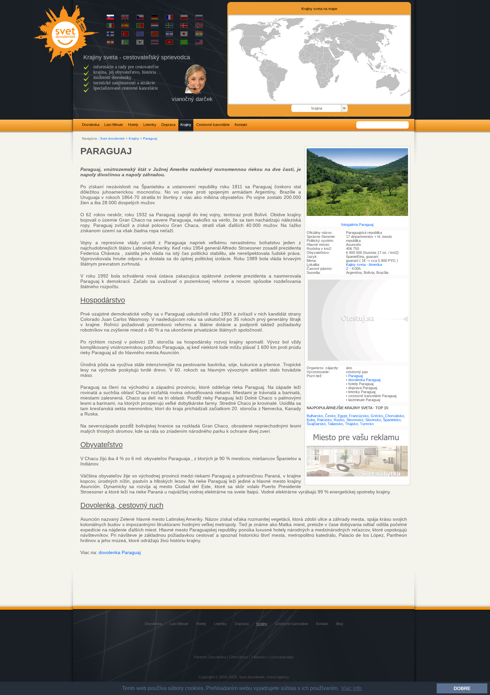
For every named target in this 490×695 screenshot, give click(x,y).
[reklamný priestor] (357, 482)
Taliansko (335, 424)
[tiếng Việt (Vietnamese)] (169, 43)
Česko (330, 416)
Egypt (342, 416)
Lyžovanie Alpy (281, 657)
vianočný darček (192, 99)
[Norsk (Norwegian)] (199, 27)
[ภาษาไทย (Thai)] (154, 43)
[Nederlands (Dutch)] (154, 27)
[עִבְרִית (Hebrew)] (169, 35)
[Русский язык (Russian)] (199, 18)
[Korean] (140, 43)
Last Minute (113, 125)
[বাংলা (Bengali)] (184, 43)
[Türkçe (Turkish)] (125, 35)
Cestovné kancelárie (213, 125)
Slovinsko (373, 420)
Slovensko (354, 420)
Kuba (311, 420)
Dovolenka (90, 125)
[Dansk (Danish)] (184, 27)
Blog (339, 624)
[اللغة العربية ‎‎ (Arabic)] (110, 43)
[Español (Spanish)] (125, 27)
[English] (125, 18)
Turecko (367, 424)
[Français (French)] (169, 18)
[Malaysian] (199, 43)
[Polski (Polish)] (184, 18)
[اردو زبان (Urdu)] (125, 43)
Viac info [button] (351, 688)
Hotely (133, 125)
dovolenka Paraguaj (364, 380)
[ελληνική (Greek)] (140, 35)
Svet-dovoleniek (252, 677)
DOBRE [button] (462, 688)
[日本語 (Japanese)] (184, 35)
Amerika (375, 265)
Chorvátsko (394, 416)
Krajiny (185, 125)
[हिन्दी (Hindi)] (199, 35)
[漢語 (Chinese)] (154, 35)
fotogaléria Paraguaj (357, 225)
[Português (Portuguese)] (140, 27)
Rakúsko (324, 420)
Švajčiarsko (316, 424)
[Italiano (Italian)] (110, 27)
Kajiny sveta (356, 265)
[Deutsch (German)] (154, 18)
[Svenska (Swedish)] (169, 27)
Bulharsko (315, 416)
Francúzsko (359, 416)
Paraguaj (150, 138)
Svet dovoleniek (112, 138)
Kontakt (241, 125)
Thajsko (351, 424)
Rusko (339, 420)
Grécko (377, 416)
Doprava (168, 125)
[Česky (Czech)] (140, 18)
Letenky (149, 125)
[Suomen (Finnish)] (110, 35)
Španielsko (392, 420)
